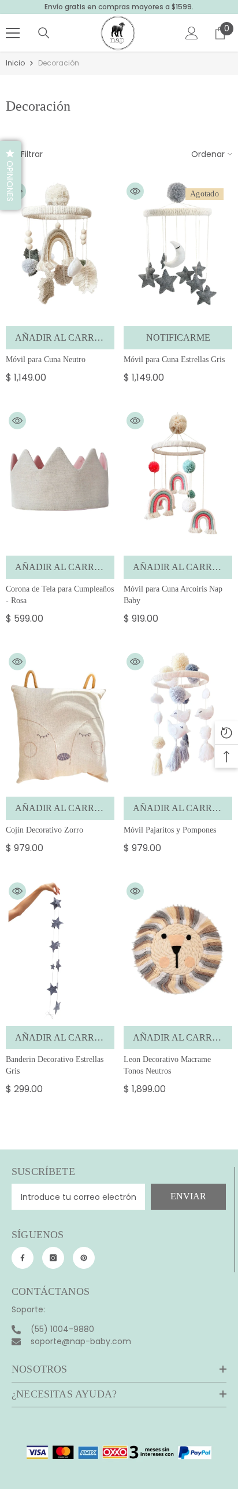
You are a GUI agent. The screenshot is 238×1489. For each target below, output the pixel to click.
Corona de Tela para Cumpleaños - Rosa (60, 595)
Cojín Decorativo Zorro (44, 830)
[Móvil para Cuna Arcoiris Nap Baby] (178, 479)
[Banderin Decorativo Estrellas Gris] (60, 949)
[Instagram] (53, 1258)
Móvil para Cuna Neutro (45, 359)
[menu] (13, 33)
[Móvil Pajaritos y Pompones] (178, 720)
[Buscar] (44, 33)
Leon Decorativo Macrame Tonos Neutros (167, 1065)
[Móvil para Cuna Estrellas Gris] (178, 250)
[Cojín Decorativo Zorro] (60, 720)
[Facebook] (23, 1258)
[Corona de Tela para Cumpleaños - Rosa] (60, 479)
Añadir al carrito (62, 337)
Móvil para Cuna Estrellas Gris (174, 359)
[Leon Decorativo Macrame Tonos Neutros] (178, 949)
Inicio (15, 63)
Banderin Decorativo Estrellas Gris (54, 1065)
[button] (10, 175)
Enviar (188, 1196)
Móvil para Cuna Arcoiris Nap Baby (173, 595)
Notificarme (178, 337)
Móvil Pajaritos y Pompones (170, 830)
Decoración (58, 63)
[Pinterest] (84, 1258)
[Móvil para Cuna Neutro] (60, 250)
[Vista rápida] (135, 191)
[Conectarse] (191, 33)
